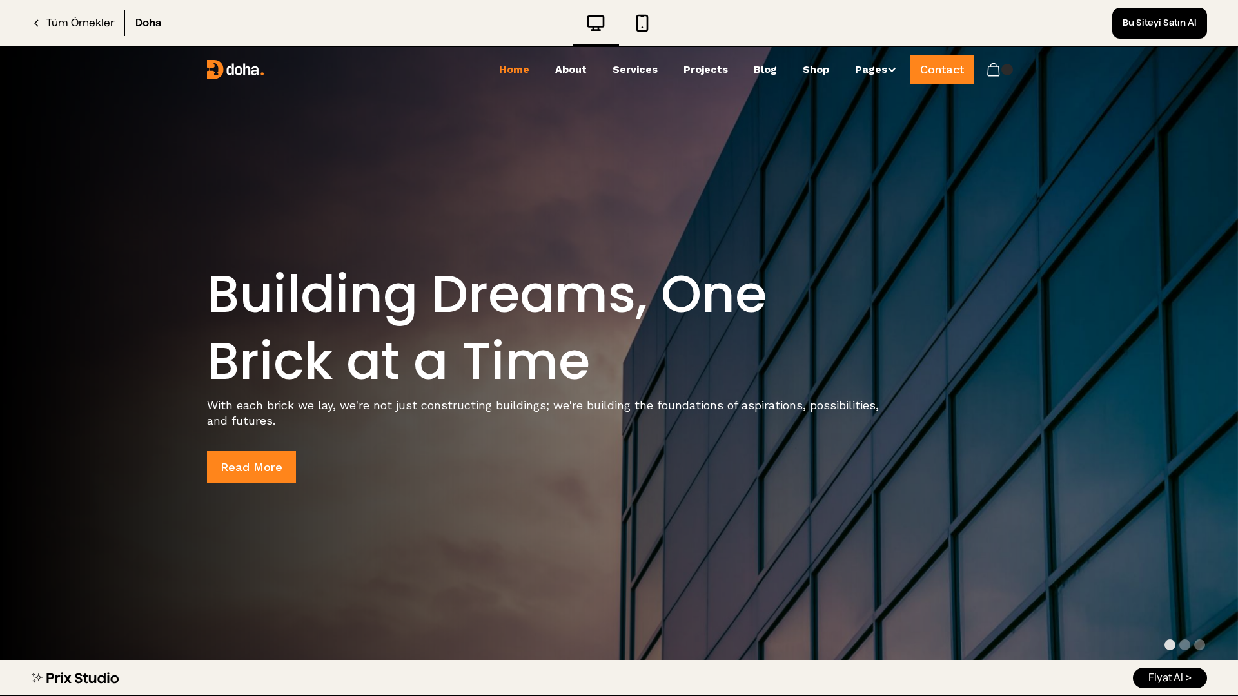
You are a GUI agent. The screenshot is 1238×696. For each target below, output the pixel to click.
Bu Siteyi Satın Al (1160, 22)
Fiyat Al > (1170, 677)
